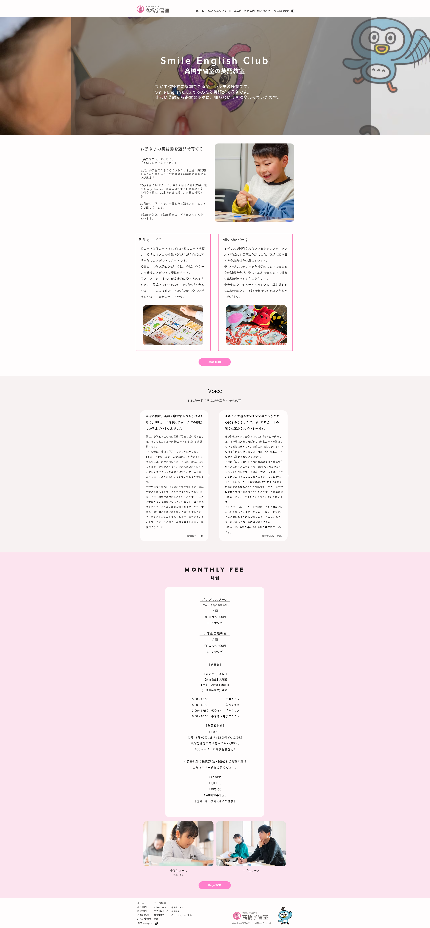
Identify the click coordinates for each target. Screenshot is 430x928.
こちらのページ (202, 767)
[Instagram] (293, 11)
